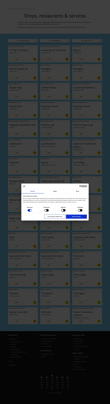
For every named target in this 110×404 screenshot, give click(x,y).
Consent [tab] (32, 191)
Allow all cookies (76, 216)
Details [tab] (55, 191)
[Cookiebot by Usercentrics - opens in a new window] (80, 186)
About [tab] (77, 191)
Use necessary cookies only (55, 216)
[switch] (46, 210)
